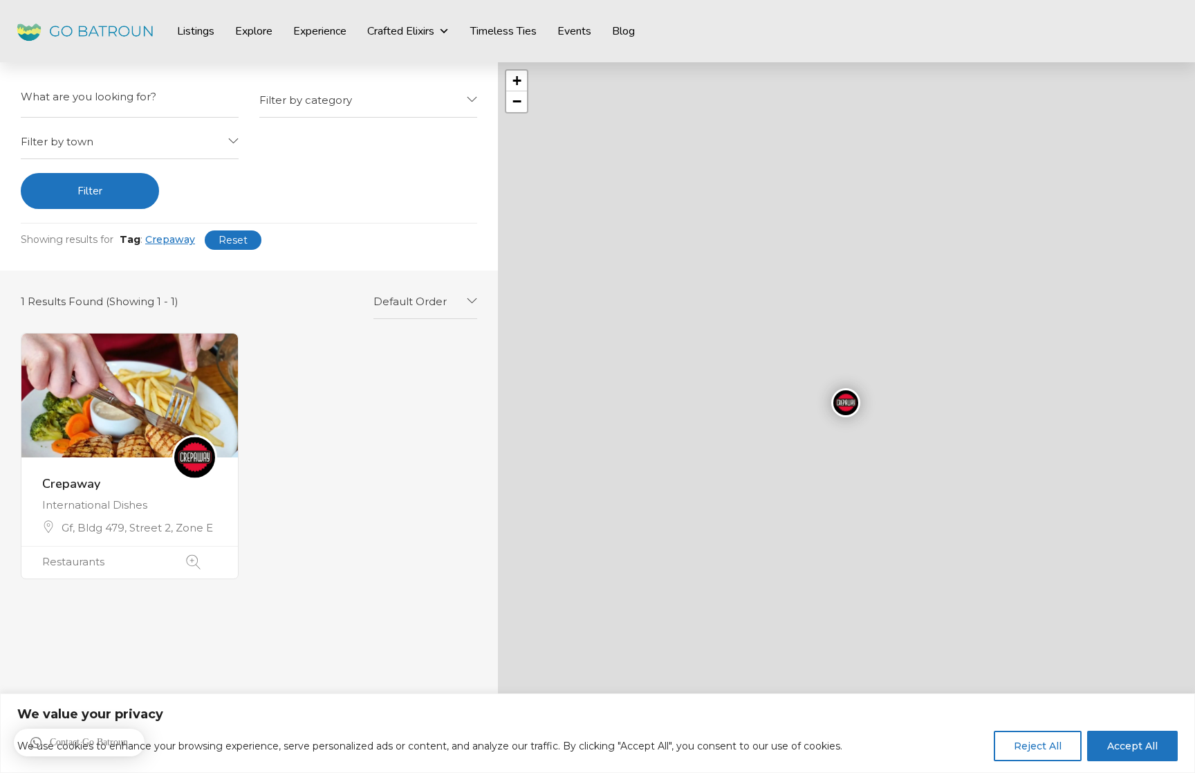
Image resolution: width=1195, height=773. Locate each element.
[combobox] (368, 100)
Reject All (1038, 746)
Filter (89, 191)
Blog (623, 31)
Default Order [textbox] (410, 301)
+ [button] (516, 80)
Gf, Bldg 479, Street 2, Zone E (137, 527)
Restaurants (73, 561)
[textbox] (368, 100)
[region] (597, 733)
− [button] (516, 101)
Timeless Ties (503, 31)
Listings (195, 31)
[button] (79, 742)
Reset (233, 240)
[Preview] (193, 562)
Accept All (1132, 746)
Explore (253, 31)
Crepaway (71, 483)
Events (574, 31)
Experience (319, 31)
